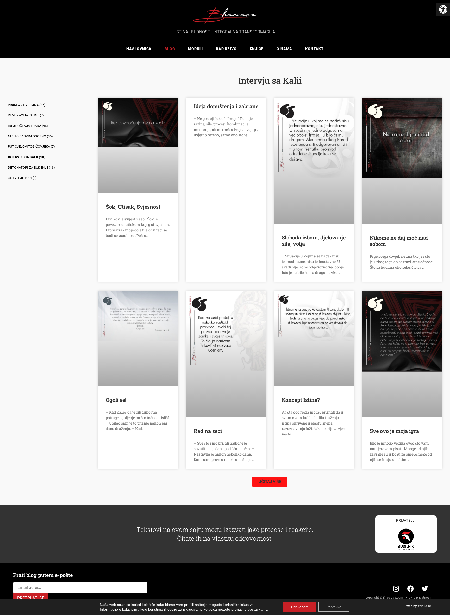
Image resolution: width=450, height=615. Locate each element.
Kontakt (314, 49)
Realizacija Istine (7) (26, 115)
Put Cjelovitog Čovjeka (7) (31, 147)
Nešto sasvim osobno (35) (30, 136)
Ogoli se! (116, 399)
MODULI (195, 49)
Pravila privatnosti (418, 597)
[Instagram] (396, 588)
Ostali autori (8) (22, 178)
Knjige (257, 49)
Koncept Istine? (301, 399)
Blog (170, 49)
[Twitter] (424, 588)
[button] (443, 9)
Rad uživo (226, 49)
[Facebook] (410, 588)
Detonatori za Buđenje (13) (31, 167)
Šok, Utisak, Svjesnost (133, 206)
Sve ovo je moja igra (394, 430)
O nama (284, 49)
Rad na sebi (208, 430)
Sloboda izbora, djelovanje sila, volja (314, 240)
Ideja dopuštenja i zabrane (226, 106)
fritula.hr (424, 606)
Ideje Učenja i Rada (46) (28, 126)
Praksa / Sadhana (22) (26, 105)
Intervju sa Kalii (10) (27, 157)
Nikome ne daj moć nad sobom (399, 240)
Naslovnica (139, 49)
